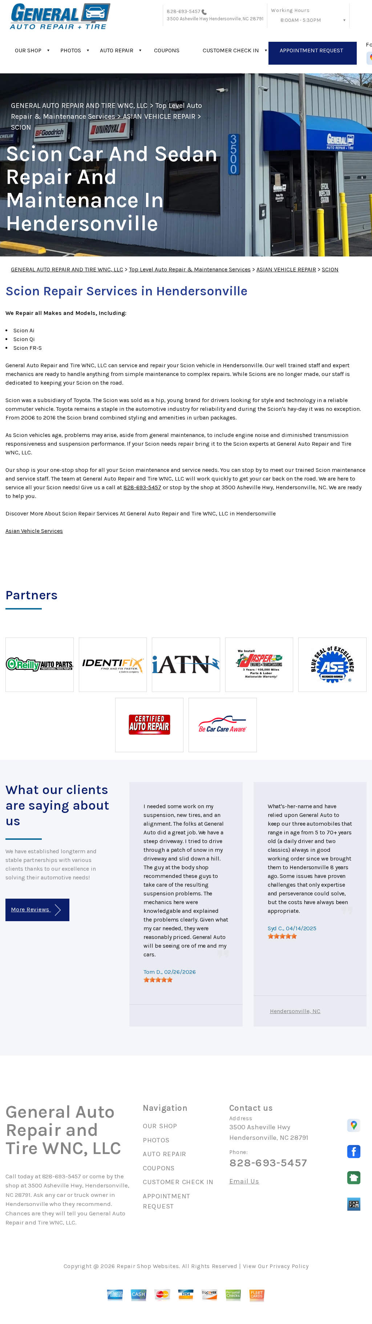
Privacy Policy (289, 1266)
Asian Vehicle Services (34, 530)
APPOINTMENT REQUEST (311, 50)
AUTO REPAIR (116, 50)
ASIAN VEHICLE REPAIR (159, 116)
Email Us (244, 1181)
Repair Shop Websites (148, 1266)
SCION (21, 127)
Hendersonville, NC (295, 1011)
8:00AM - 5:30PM (300, 20)
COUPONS (166, 50)
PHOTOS (70, 50)
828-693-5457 (184, 11)
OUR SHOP (28, 50)
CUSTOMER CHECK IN (231, 50)
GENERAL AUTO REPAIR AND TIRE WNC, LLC (79, 105)
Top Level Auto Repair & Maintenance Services (190, 269)
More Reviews (31, 909)
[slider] (158, 980)
